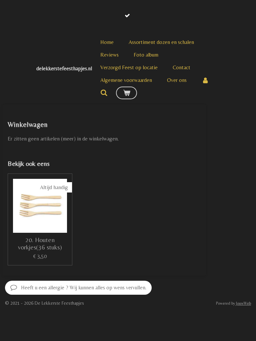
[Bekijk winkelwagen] (126, 93)
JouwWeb (243, 303)
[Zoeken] (104, 93)
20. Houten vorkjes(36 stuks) (40, 243)
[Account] (205, 80)
